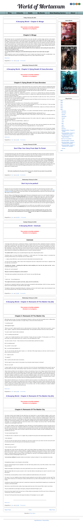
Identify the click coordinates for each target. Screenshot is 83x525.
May (63, 123)
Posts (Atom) (32, 513)
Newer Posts (8, 509)
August (63, 118)
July (63, 119)
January (63, 148)
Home (30, 509)
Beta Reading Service (58, 13)
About (73, 13)
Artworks (19, 13)
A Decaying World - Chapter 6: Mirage (30, 21)
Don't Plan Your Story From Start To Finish (30, 148)
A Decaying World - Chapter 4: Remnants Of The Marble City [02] (30, 302)
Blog (9, 13)
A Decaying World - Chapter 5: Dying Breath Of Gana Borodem (30, 69)
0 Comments (22, 60)
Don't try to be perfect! (30, 183)
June (63, 121)
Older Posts (52, 509)
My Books (41, 13)
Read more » (7, 57)
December (64, 111)
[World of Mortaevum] (41, 7)
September (64, 116)
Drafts (30, 13)
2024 (62, 100)
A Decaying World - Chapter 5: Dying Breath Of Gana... (68, 134)
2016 (62, 106)
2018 (62, 102)
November (64, 112)
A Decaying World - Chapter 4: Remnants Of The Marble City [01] (30, 396)
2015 (62, 107)
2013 (62, 150)
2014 (62, 109)
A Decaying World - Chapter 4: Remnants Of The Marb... (68, 143)
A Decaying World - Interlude (30, 226)
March (63, 126)
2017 (62, 104)
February (64, 128)
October (63, 114)
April (63, 125)
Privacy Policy (46, 520)
